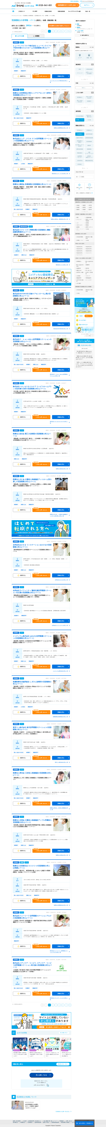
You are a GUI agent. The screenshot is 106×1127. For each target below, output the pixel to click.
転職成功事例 (48, 11)
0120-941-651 (44, 5)
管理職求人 (79, 97)
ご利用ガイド (21, 11)
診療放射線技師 (55, 1122)
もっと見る (83, 79)
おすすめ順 (20, 36)
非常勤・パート (80, 119)
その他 (89, 119)
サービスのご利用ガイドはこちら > (87, 334)
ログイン (87, 5)
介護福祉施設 (89, 69)
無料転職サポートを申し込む (67, 5)
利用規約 (61, 1121)
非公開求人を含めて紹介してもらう (59, 25)
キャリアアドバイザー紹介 (74, 11)
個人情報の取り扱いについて (51, 1121)
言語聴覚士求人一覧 (39, 15)
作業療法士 (23, 1122)
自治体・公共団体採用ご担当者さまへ (32, 1121)
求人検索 (34, 11)
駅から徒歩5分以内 (89, 97)
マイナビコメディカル (17, 15)
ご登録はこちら (88, 315)
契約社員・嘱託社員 (89, 116)
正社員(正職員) (79, 116)
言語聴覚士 (30, 1122)
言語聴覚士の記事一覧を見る (63, 1111)
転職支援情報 (61, 11)
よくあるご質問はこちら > (89, 335)
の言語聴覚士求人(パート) (32, 48)
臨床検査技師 (38, 1122)
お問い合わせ (69, 1121)
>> (69, 31)
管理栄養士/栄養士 (65, 1122)
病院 (80, 69)
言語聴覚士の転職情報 (28, 15)
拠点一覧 (87, 11)
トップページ (13, 11)
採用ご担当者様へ (74, 1)
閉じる (83, 168)
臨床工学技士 (46, 1122)
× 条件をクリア (84, 38)
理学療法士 (15, 1122)
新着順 (37, 36)
